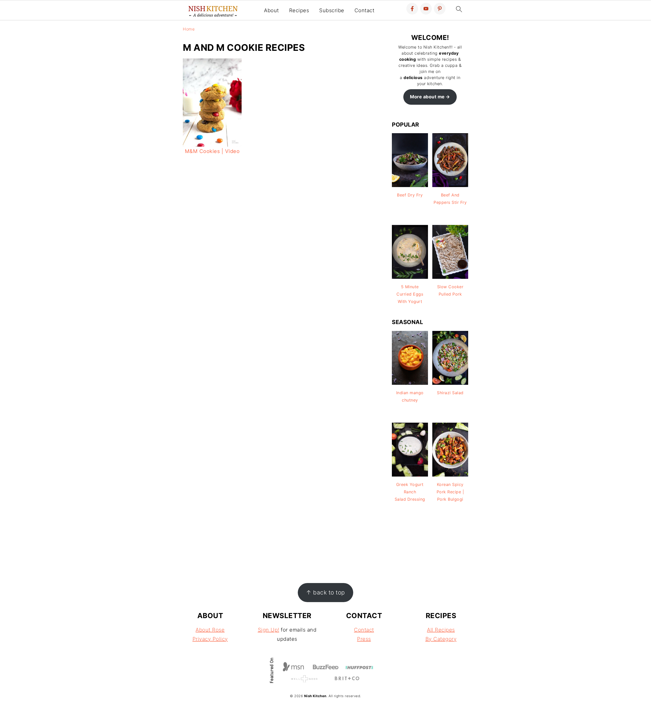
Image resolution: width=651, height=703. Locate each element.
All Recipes (441, 630)
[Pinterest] (440, 8)
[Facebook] (412, 8)
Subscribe (331, 10)
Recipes (299, 10)
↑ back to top (325, 592)
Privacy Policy (210, 639)
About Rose (210, 630)
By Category (441, 639)
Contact (364, 10)
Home (189, 29)
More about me (427, 96)
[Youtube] (426, 8)
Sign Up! (268, 630)
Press (364, 639)
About (271, 10)
